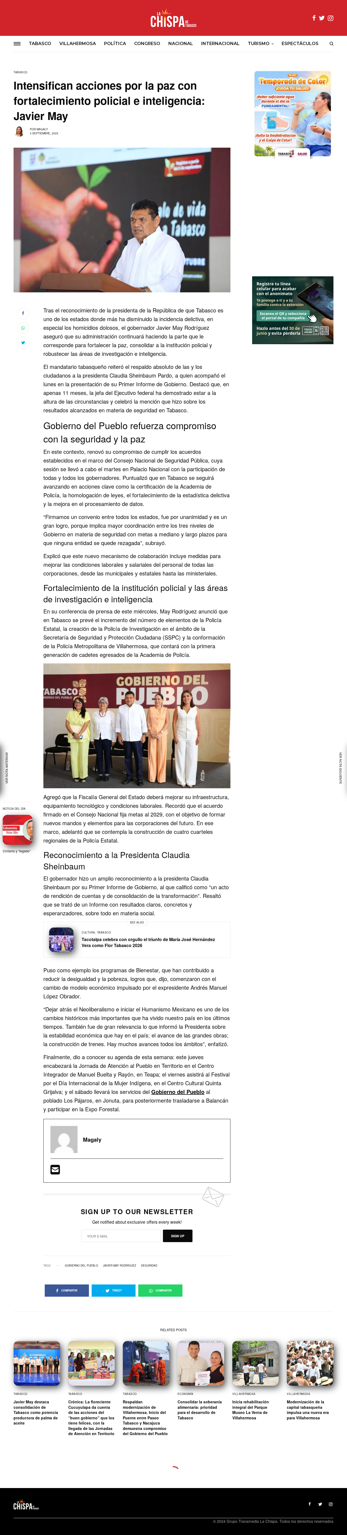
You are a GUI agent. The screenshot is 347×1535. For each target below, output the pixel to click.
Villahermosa (244, 1394)
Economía (186, 1394)
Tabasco (21, 72)
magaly (42, 129)
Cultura (88, 932)
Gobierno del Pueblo (81, 1265)
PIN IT (139, 725)
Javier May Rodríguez (119, 1265)
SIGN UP (177, 1235)
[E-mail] (55, 1171)
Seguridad (149, 1265)
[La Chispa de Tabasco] (173, 18)
